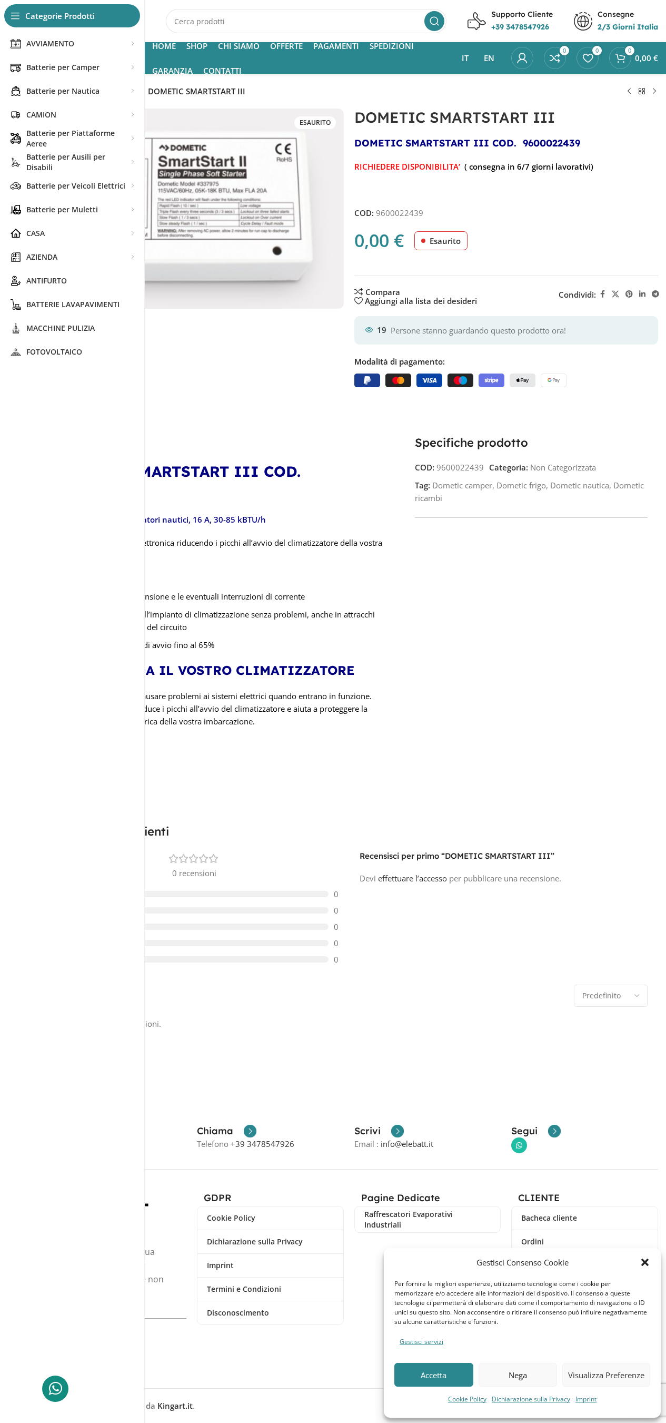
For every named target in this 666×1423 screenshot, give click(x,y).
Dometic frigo (521, 485)
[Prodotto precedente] (629, 91)
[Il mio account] (522, 57)
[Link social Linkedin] (642, 294)
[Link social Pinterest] (629, 294)
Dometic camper (462, 485)
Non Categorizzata (563, 467)
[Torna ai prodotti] (641, 91)
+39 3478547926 (262, 1144)
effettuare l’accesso (412, 878)
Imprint (586, 1399)
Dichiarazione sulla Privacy (531, 1399)
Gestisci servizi (421, 1341)
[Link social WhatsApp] (519, 1145)
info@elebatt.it (407, 1144)
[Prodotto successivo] (654, 91)
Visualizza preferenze (606, 1375)
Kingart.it (175, 1405)
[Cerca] (434, 21)
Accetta (433, 1375)
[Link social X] (615, 294)
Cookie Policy (467, 1399)
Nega (518, 1375)
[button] (645, 1262)
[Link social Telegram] (655, 294)
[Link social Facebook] (602, 294)
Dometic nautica (579, 485)
